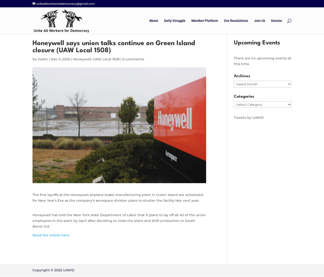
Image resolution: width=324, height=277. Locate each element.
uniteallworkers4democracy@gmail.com (65, 3)
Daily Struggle (174, 21)
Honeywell (82, 59)
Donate (276, 21)
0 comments (133, 59)
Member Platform (204, 21)
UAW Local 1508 (106, 59)
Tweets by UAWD (249, 117)
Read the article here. (51, 235)
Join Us (259, 21)
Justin (43, 59)
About (153, 21)
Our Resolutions (236, 21)
